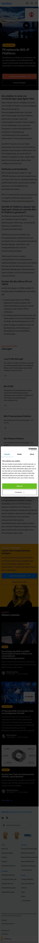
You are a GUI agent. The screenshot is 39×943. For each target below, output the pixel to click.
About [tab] (32, 454)
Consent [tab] (7, 454)
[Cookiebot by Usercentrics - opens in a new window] (28, 449)
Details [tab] (19, 454)
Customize (18, 492)
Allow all (19, 486)
